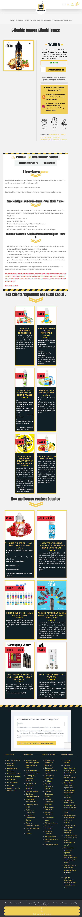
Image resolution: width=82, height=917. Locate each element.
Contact (28, 834)
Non (42, 911)
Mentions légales (32, 791)
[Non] (79, 909)
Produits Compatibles (28, 163)
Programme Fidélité (13, 774)
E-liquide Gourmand (51, 845)
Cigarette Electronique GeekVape (49, 801)
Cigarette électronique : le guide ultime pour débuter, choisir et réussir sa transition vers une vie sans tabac (70, 773)
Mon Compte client (13, 760)
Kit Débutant (11, 780)
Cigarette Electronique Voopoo (49, 794)
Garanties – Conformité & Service (30, 817)
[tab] (19, 157)
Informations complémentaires (45, 157)
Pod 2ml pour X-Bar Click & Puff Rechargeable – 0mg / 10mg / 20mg (52, 615)
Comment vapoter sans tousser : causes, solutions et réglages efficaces (70, 870)
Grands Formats (61, 140)
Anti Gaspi (48, 781)
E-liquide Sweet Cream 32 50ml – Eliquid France (24, 392)
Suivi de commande (13, 777)
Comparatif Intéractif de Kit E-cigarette (51, 770)
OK (42, 908)
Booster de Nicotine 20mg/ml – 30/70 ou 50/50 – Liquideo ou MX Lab (51, 545)
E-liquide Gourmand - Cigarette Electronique (37, 20)
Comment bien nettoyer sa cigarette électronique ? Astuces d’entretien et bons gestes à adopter (70, 855)
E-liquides (19, 20)
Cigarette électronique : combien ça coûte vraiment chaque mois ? (70, 882)
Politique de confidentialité (42, 914)
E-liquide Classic (50, 836)
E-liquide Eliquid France (56, 134)
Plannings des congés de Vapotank (30, 778)
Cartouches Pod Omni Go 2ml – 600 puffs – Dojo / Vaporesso (19, 677)
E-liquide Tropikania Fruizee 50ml (24, 330)
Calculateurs (49, 163)
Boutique (12, 20)
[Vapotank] (41, 6)
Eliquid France (44, 172)
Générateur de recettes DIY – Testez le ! (50, 762)
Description (21, 157)
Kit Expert (10, 785)
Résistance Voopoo (51, 823)
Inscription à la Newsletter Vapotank (31, 786)
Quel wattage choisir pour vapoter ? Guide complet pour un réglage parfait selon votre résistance (69, 790)
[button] (30, 44)
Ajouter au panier (54, 69)
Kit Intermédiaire (12, 782)
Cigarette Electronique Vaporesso (49, 786)
